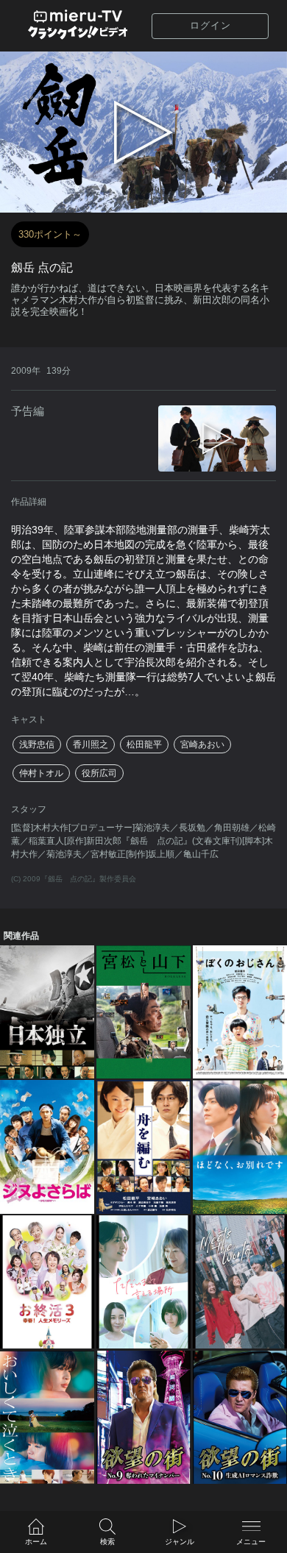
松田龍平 (144, 744)
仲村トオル (41, 773)
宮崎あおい (202, 744)
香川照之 (90, 744)
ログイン (210, 25)
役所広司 (99, 773)
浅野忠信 (36, 744)
